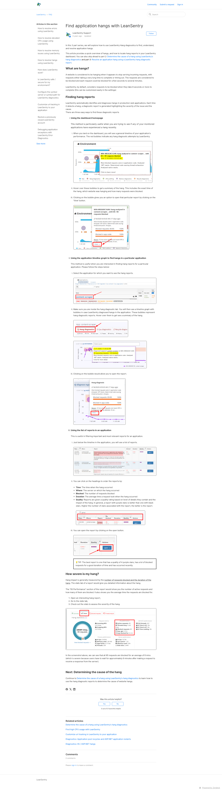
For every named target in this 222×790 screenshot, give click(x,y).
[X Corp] (70, 689)
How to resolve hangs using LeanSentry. (47, 61)
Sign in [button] (180, 4)
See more (40, 143)
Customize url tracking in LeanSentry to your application (49, 107)
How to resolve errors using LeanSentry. (47, 30)
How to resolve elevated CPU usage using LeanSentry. (48, 41)
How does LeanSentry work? (48, 71)
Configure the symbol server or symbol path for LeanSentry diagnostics (49, 95)
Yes (104, 704)
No (118, 704)
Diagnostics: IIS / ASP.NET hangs (80, 744)
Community (152, 4)
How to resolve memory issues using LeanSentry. (49, 52)
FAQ (50, 14)
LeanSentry (41, 14)
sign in (74, 765)
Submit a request (167, 4)
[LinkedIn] (74, 689)
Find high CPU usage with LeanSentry (83, 729)
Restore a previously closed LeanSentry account (47, 120)
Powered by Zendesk (211, 788)
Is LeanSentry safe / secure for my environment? (46, 82)
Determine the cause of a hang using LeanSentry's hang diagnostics (107, 678)
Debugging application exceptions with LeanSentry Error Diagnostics (48, 133)
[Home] (38, 6)
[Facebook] (67, 689)
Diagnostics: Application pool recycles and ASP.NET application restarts (98, 739)
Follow (151, 33)
